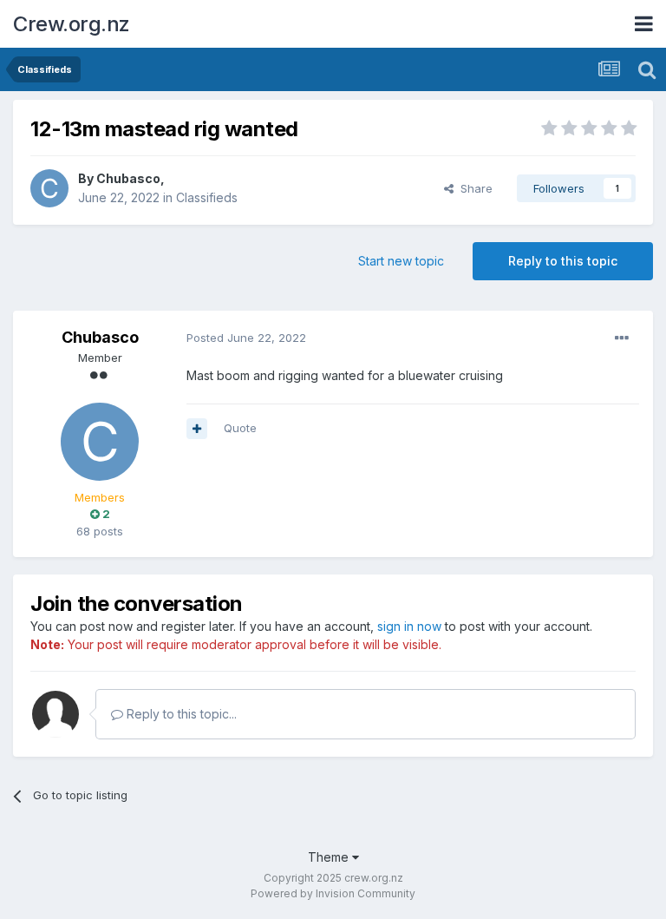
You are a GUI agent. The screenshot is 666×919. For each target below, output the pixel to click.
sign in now (409, 626)
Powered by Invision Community (333, 893)
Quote (240, 428)
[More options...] (621, 338)
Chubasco (128, 178)
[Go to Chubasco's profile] (49, 188)
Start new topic (401, 260)
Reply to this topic (562, 260)
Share (473, 188)
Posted (246, 338)
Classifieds (207, 197)
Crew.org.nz (71, 23)
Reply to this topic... (180, 713)
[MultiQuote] (196, 428)
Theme (330, 857)
